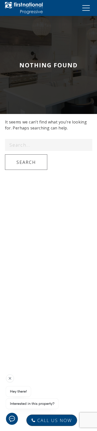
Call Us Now (54, 420)
